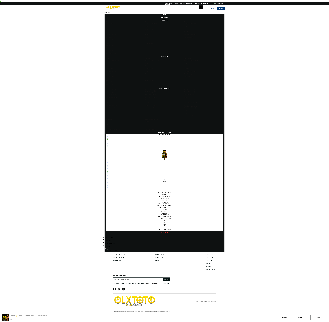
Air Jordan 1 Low (164, 196)
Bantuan (167, 4)
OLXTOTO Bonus (159, 254)
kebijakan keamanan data (151, 283)
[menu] (164, 123)
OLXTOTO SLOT (209, 254)
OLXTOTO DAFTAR (210, 257)
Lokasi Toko (178, 3)
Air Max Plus (164, 198)
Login (213, 8)
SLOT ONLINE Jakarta (119, 254)
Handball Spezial (164, 207)
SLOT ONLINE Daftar (118, 257)
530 (164, 220)
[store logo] (112, 8)
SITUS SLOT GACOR (210, 269)
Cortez (164, 195)
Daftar (221, 8)
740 (164, 222)
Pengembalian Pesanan (201, 3)
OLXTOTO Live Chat (160, 257)
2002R (164, 224)
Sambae (164, 213)
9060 (164, 228)
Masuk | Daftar (168, 3)
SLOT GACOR (208, 266)
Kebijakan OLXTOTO (118, 260)
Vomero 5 (165, 202)
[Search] (201, 7)
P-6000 (165, 200)
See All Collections (164, 204)
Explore (107, 13)
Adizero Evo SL (164, 215)
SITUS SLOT (208, 263)
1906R (164, 226)
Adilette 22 (164, 211)
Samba (164, 209)
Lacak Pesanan (187, 3)
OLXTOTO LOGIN (209, 260)
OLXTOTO (16, 319)
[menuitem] (164, 14)
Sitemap (157, 260)
